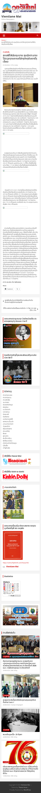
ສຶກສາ (4, 433)
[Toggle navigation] (3, 35)
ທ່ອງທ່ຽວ (5, 407)
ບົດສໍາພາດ (6, 417)
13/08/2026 (6, 776)
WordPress (27, 790)
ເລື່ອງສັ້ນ (5, 445)
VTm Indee (14, 65)
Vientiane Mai (11, 16)
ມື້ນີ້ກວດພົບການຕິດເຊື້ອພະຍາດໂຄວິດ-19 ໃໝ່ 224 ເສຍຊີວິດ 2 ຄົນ (19, 309)
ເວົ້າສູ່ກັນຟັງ (6, 448)
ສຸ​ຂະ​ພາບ (5, 436)
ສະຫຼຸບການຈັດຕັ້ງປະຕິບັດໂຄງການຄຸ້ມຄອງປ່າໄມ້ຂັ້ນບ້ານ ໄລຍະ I (19, 701)
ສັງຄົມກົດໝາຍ (7, 429)
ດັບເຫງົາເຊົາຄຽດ (8, 405)
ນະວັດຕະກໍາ (6, 409)
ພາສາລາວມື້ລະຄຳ (8, 421)
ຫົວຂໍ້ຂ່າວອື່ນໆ (7, 438)
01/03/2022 (6, 65)
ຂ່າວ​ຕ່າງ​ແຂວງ (7, 397)
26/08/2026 (6, 705)
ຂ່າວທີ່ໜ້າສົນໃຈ (9, 632)
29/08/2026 (6, 670)
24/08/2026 (6, 737)
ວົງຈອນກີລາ (6, 426)
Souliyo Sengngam (17, 705)
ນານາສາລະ (6, 412)
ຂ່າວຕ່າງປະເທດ (7, 395)
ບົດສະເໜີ (6, 414)
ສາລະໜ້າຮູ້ (6, 431)
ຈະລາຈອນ (6, 402)
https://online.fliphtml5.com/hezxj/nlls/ (16, 563)
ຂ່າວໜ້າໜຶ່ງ (6, 52)
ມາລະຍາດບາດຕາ (8, 424)
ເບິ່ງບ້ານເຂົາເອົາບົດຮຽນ (10, 443)
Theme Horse (23, 787)
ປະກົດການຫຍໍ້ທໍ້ (8, 419)
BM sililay (14, 670)
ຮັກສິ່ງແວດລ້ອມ (7, 441)
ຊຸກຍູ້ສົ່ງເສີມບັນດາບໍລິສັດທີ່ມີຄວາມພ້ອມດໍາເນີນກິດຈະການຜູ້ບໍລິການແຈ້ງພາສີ (19, 301)
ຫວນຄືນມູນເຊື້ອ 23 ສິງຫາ (12, 734)
